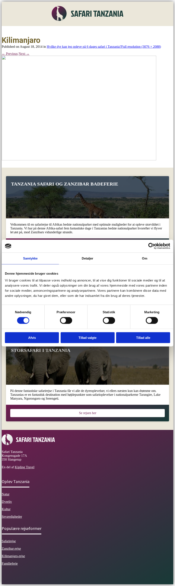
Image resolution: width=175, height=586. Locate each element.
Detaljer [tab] (87, 258)
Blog (133, 31)
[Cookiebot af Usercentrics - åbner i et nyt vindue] (151, 246)
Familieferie (10, 563)
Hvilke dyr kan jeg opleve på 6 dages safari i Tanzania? (84, 46)
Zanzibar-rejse (11, 548)
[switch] (66, 320)
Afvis (32, 337)
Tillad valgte (87, 337)
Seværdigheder (85, 31)
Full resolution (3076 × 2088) (141, 46)
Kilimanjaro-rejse (13, 556)
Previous (10, 53)
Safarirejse (9, 541)
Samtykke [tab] (30, 258)
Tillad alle (143, 337)
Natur (33, 31)
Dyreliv (49, 31)
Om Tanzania (14, 31)
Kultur (64, 31)
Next (24, 53)
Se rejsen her (87, 413)
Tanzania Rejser (113, 31)
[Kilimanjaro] (79, 159)
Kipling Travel (24, 467)
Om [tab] (144, 258)
